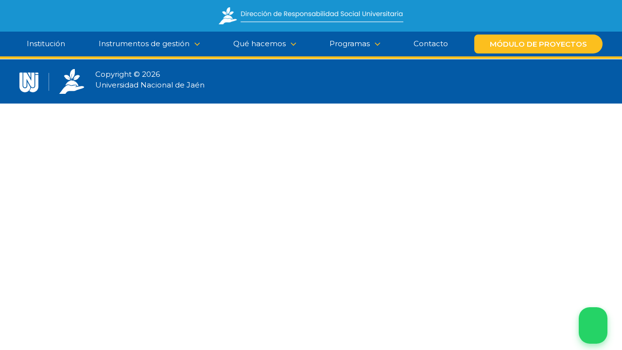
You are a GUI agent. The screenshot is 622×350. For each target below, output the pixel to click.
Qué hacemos (259, 43)
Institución (46, 43)
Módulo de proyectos (538, 44)
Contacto (431, 43)
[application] (291, 44)
